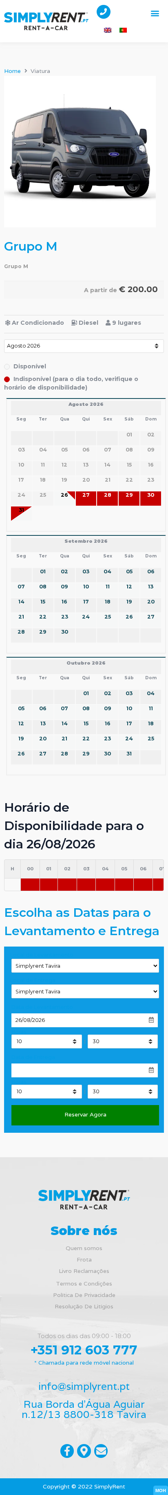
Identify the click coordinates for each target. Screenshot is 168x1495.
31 (21, 510)
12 (129, 586)
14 (21, 602)
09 (64, 586)
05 (129, 571)
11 (108, 586)
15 (42, 602)
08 (42, 586)
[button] (155, 13)
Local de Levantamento (41, 955)
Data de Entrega (33, 1057)
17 (86, 602)
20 (151, 602)
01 (43, 571)
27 (86, 495)
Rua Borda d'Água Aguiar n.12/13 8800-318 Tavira (84, 1409)
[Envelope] (101, 1451)
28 (107, 495)
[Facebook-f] (67, 1451)
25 (107, 617)
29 (129, 495)
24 (86, 617)
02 (64, 571)
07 (21, 586)
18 (108, 602)
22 (42, 617)
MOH (160, 1490)
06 (151, 571)
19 (129, 602)
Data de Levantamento (42, 1007)
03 (85, 571)
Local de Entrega (32, 980)
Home (12, 71)
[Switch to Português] (123, 30)
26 (64, 495)
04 (107, 571)
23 (64, 617)
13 (150, 586)
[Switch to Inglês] (107, 30)
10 (86, 586)
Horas (18, 1032)
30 (150, 495)
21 (21, 617)
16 (64, 602)
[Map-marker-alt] (84, 1451)
